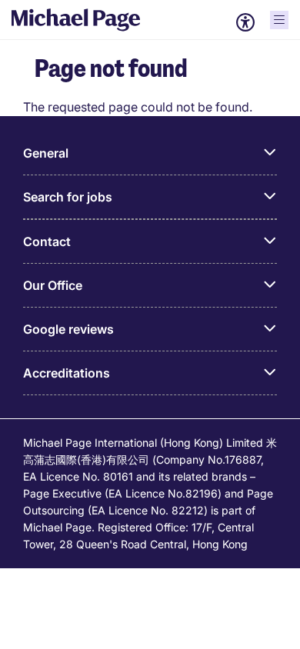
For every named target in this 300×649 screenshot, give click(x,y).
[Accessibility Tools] (245, 22)
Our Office (52, 285)
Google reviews (68, 329)
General (45, 153)
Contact (47, 241)
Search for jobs (67, 197)
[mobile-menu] (279, 20)
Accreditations (66, 373)
